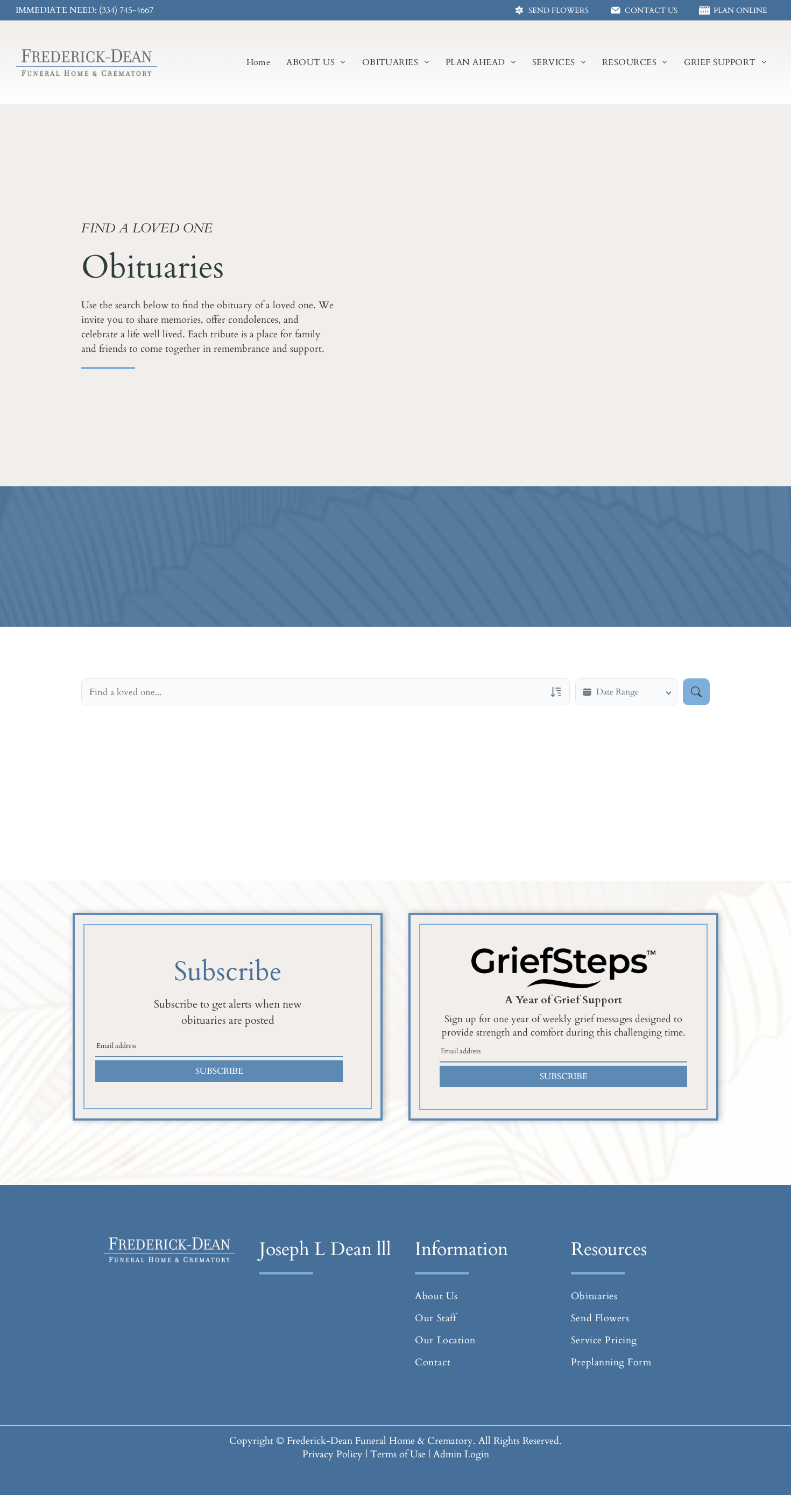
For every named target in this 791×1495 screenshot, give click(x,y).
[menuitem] (258, 62)
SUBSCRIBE (219, 1071)
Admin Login (461, 1454)
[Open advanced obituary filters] (555, 691)
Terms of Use (398, 1454)
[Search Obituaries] (696, 691)
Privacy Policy (332, 1454)
